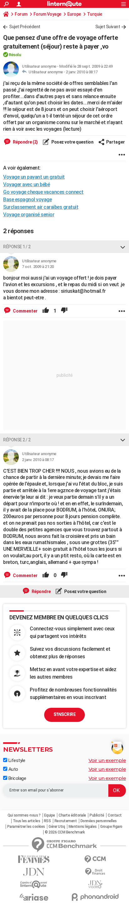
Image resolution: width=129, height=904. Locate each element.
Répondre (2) (25, 142)
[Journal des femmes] (33, 859)
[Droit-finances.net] (95, 872)
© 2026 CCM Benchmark (65, 832)
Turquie (94, 14)
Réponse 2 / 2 (17, 439)
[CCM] (95, 859)
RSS (47, 821)
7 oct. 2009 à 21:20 (38, 266)
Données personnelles (98, 821)
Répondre (41, 591)
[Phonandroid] (95, 897)
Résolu (15, 54)
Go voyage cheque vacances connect (43, 192)
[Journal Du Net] (33, 872)
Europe (74, 14)
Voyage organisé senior (28, 215)
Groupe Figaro (111, 826)
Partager (115, 142)
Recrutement (65, 821)
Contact (115, 815)
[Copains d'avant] (33, 884)
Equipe (49, 815)
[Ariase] (33, 897)
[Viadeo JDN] (95, 884)
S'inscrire (64, 714)
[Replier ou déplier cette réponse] (123, 247)
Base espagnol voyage (27, 199)
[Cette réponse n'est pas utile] (64, 311)
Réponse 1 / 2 (17, 246)
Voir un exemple (107, 760)
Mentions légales (83, 826)
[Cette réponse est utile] (46, 311)
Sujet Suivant (107, 26)
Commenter (25, 310)
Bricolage (16, 778)
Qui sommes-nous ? (24, 815)
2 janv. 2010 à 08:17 (81, 72)
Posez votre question (72, 142)
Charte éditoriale (72, 815)
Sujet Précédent (24, 26)
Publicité (97, 815)
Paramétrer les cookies (26, 826)
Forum (21, 14)
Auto (12, 769)
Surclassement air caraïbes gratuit (40, 207)
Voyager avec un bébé (26, 184)
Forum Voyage (47, 14)
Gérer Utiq (57, 826)
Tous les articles (26, 821)
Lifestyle (16, 760)
